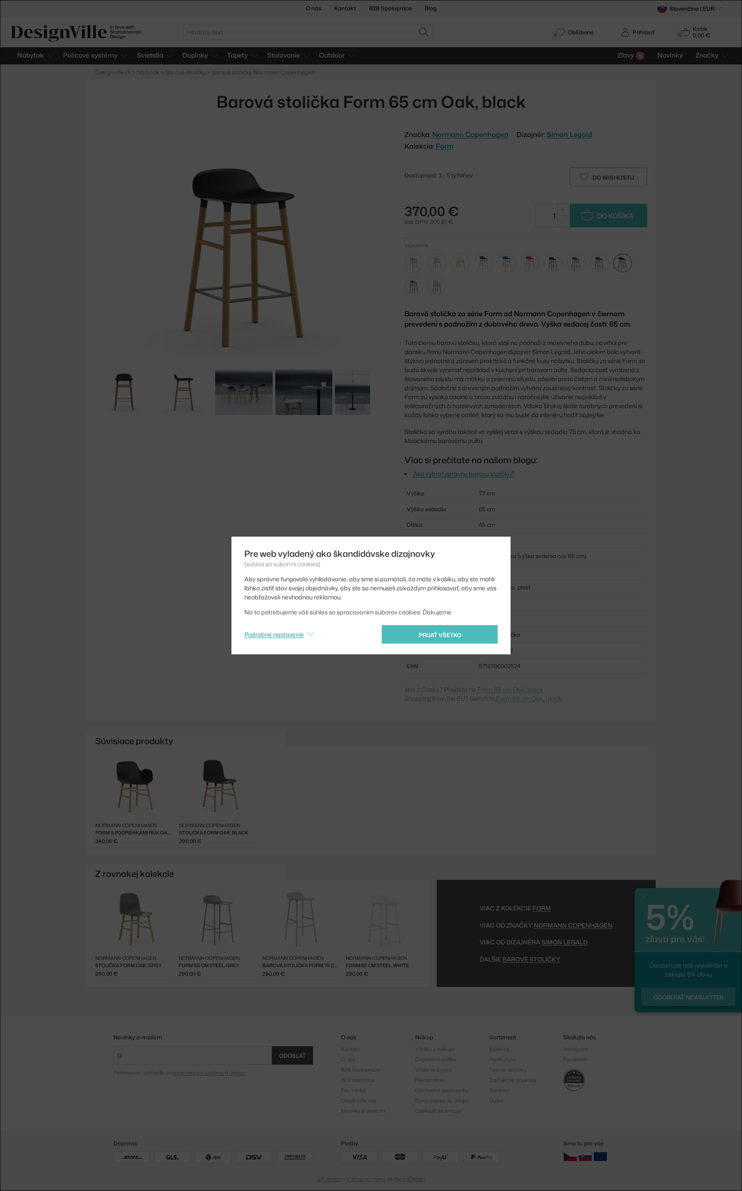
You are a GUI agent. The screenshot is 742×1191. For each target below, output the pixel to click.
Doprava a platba (435, 1059)
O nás (313, 8)
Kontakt (345, 8)
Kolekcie (499, 1049)
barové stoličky (531, 959)
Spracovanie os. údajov (442, 1100)
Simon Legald (569, 134)
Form (444, 146)
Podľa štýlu (502, 1059)
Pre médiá (353, 1090)
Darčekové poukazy (512, 1080)
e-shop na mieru (366, 1178)
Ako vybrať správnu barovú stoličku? (463, 474)
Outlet (496, 1100)
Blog (431, 8)
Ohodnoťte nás (358, 1100)
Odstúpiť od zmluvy (438, 1111)
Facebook (575, 1059)
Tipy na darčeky (507, 1069)
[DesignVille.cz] (570, 1156)
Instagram (575, 1049)
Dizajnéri (499, 1090)
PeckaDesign (409, 1178)
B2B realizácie (357, 1080)
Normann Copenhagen (573, 925)
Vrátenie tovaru (433, 1069)
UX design (329, 1178)
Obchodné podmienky (441, 1090)
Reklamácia (429, 1080)
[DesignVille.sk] (585, 1156)
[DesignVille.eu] (600, 1156)
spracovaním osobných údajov (208, 1072)
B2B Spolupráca (390, 8)
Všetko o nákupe (435, 1049)
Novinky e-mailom (137, 1037)
